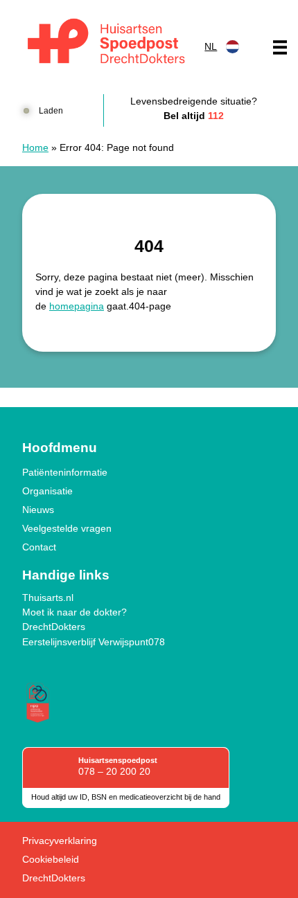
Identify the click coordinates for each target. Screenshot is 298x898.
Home (35, 147)
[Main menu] (280, 47)
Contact (39, 547)
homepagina (76, 306)
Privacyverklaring (59, 840)
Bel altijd (194, 115)
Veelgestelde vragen (67, 528)
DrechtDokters (53, 626)
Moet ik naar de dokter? (74, 612)
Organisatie (47, 490)
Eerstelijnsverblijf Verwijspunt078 (93, 641)
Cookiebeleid (50, 859)
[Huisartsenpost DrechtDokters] (103, 44)
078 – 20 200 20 (114, 771)
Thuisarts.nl (47, 597)
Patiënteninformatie (64, 472)
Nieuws (38, 509)
